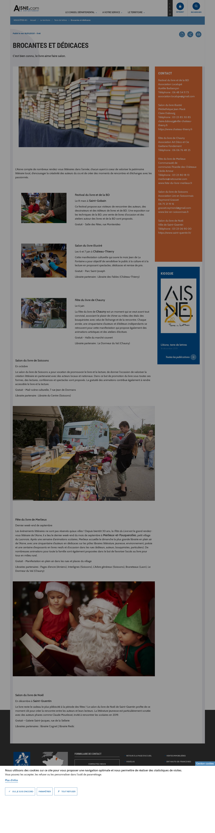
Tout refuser (66, 791)
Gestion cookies (205, 763)
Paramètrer (45, 791)
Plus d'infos (11, 780)
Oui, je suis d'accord (21, 791)
